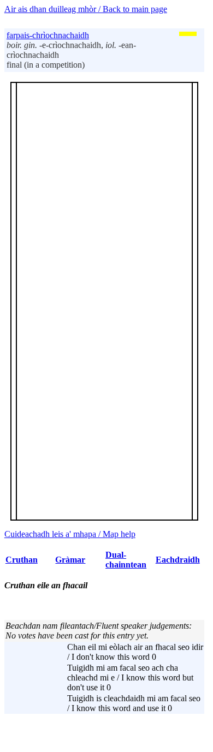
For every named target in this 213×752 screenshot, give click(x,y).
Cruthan (21, 559)
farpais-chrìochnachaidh (48, 35)
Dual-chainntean (125, 559)
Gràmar (70, 559)
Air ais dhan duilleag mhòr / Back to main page (85, 9)
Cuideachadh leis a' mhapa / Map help (69, 534)
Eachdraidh (178, 559)
